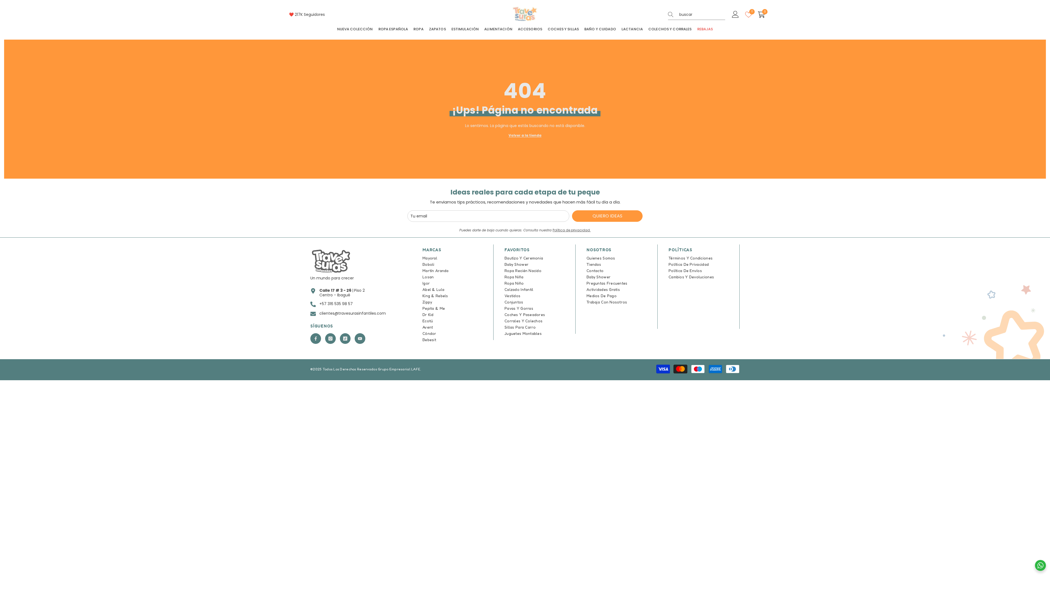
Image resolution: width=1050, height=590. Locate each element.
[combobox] (702, 14)
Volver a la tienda (525, 135)
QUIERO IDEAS (607, 216)
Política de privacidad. (572, 230)
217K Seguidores (310, 14)
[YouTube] (360, 338)
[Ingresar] (735, 14)
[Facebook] (315, 338)
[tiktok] (345, 338)
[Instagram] (330, 338)
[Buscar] (696, 14)
